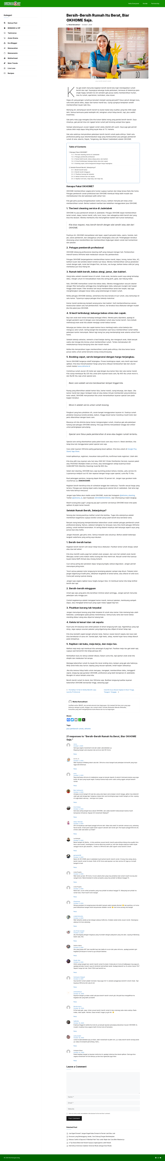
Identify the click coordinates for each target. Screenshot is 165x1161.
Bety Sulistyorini (78, 790)
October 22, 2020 (79, 1052)
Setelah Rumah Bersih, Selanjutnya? (83, 167)
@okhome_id (77, 498)
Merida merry (77, 1006)
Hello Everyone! (133, 3)
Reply (75, 754)
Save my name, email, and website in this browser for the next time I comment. (89, 1113)
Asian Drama (13, 38)
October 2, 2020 (78, 760)
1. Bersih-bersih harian (80, 170)
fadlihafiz (76, 1021)
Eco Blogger (12, 43)
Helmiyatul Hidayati (79, 977)
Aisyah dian (77, 960)
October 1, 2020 (78, 746)
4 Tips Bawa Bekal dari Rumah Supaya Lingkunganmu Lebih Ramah (90, 1142)
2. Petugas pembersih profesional (84, 157)
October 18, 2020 (79, 1037)
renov (75, 744)
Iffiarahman (77, 901)
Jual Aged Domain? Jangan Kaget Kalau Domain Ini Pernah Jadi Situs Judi (92, 1133)
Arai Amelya (77, 807)
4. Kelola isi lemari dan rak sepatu (84, 176)
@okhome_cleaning (127, 495)
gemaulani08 (77, 855)
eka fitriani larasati (79, 931)
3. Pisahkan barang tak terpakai (84, 174)
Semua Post (12, 23)
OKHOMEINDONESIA (103, 498)
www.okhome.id (84, 366)
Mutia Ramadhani (74, 24)
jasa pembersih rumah (75, 729)
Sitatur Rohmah (78, 821)
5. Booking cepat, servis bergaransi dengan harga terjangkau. (93, 163)
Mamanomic (13, 53)
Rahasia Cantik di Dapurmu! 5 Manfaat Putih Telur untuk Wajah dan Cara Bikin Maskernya (96, 1139)
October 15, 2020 (79, 993)
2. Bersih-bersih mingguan (82, 172)
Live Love (11, 68)
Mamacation (13, 48)
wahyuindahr (77, 1036)
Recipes (11, 73)
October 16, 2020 (79, 1008)
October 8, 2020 (78, 979)
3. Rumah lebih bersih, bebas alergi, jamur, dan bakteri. (91, 159)
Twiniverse (12, 33)
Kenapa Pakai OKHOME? (78, 152)
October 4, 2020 (78, 903)
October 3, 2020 (78, 809)
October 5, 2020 (78, 932)
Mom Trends (13, 63)
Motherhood (13, 58)
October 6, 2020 (78, 947)
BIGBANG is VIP (14, 28)
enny (75, 773)
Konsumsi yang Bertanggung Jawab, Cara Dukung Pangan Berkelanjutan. (92, 1136)
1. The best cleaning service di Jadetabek (86, 154)
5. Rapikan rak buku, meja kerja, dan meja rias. (88, 178)
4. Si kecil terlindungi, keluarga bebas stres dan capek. (91, 161)
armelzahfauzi (78, 991)
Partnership (155, 3)
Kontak (145, 3)
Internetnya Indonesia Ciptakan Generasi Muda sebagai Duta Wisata (90, 1146)
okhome (88, 729)
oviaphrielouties (78, 916)
